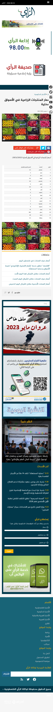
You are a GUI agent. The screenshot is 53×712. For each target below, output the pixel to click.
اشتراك (6, 674)
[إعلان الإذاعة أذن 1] (26, 43)
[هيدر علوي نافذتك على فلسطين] (26, 23)
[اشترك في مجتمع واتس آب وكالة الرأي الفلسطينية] (26, 379)
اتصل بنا (46, 653)
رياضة (47, 632)
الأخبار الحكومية (40, 94)
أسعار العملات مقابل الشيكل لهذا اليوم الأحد (32, 274)
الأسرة (47, 636)
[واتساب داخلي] (26, 574)
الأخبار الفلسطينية (42, 608)
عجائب (47, 644)
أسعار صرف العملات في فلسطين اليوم (34, 261)
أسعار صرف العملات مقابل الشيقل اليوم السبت (31, 279)
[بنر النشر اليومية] (26, 411)
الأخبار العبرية (44, 619)
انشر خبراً (26, 421)
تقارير (47, 623)
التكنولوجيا (45, 640)
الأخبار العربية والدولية (41, 615)
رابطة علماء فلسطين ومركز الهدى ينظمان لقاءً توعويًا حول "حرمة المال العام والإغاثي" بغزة (26, 457)
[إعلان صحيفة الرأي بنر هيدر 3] (26, 69)
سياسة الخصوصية (42, 661)
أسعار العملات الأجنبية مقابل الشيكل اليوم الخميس (29, 284)
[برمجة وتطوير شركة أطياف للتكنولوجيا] (13, 702)
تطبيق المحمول (43, 657)
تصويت (9, 551)
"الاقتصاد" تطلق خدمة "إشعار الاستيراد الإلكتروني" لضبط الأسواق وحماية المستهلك (27, 267)
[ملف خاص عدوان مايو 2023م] (26, 331)
